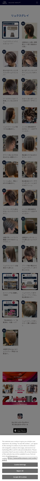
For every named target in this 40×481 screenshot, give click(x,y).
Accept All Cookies (20, 477)
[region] (20, 458)
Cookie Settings (20, 465)
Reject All (20, 471)
